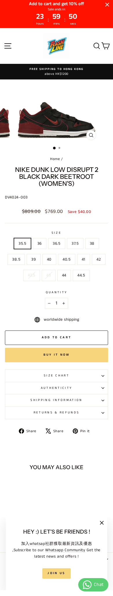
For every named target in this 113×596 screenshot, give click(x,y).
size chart (56, 375)
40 (49, 259)
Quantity (57, 292)
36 (39, 243)
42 (98, 259)
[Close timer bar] (107, 4)
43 (48, 275)
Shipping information (56, 400)
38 (92, 243)
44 (64, 275)
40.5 (67, 259)
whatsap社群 (42, 544)
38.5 (16, 259)
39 (33, 259)
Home (55, 158)
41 (83, 259)
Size (56, 233)
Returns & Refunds (56, 412)
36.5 (57, 243)
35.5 (22, 243)
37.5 (75, 243)
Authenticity (56, 388)
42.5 (31, 275)
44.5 (81, 275)
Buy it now (56, 354)
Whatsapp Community (65, 550)
